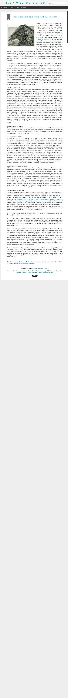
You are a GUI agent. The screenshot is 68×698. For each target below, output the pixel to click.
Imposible (46, 271)
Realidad (18, 272)
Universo (50, 272)
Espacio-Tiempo (23, 271)
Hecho (38, 271)
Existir (30, 271)
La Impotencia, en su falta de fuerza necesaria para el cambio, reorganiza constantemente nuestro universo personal (35, 200)
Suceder (34, 272)
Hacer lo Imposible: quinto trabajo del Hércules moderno (35, 16)
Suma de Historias (42, 272)
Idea (42, 271)
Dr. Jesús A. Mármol (43, 268)
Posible (60, 271)
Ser (23, 272)
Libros (18, 7)
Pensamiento (53, 271)
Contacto (23, 7)
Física (34, 271)
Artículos (13, 7)
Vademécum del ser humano (28, 263)
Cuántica (15, 271)
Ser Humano (27, 272)
